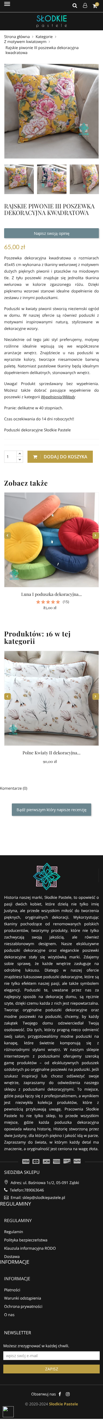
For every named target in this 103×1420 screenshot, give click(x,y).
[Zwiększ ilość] (19, 454)
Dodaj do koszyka (65, 457)
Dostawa (12, 1256)
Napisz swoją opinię (51, 233)
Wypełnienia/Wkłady (58, 397)
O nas (9, 1314)
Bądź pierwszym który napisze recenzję (51, 809)
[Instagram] (67, 1394)
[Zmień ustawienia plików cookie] (8, 1411)
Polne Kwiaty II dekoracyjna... (51, 753)
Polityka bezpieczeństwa (26, 1240)
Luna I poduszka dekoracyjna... (51, 594)
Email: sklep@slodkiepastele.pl (37, 1197)
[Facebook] (59, 1394)
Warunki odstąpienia (22, 1298)
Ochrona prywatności (23, 1306)
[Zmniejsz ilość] (19, 459)
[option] (19, 179)
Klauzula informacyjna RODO (30, 1248)
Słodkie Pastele (63, 1404)
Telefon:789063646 (26, 1190)
